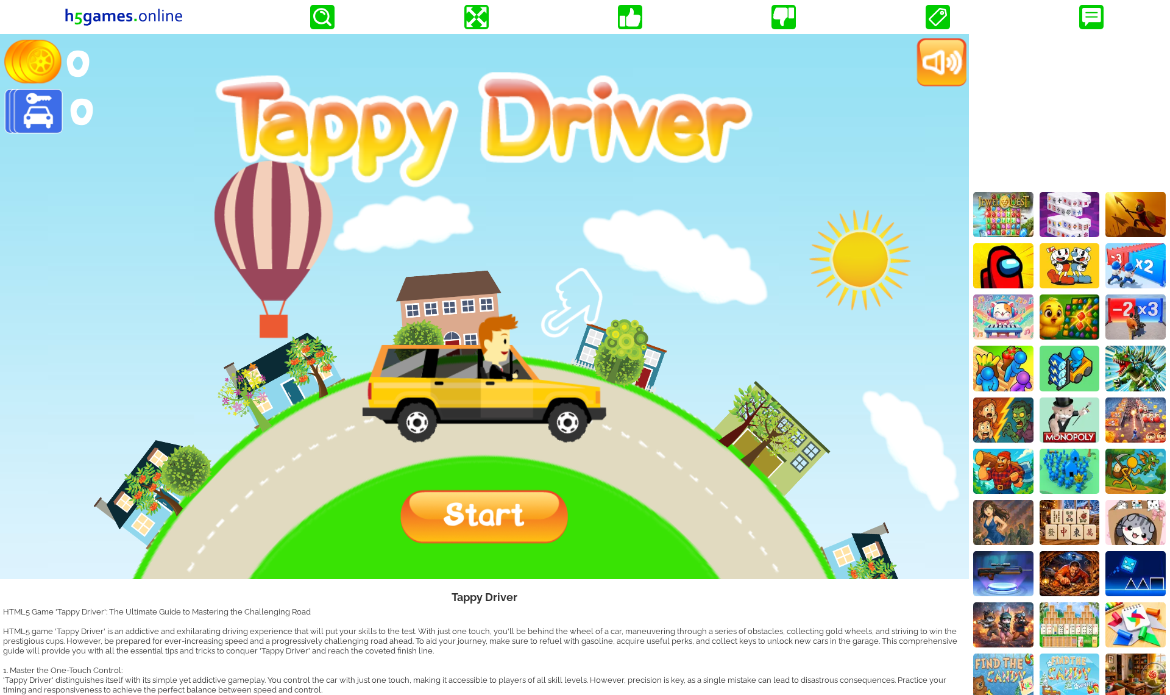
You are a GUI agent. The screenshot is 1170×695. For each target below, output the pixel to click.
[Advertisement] (1069, 110)
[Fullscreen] (476, 17)
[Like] (630, 17)
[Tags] (938, 17)
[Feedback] (1091, 17)
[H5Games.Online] (123, 17)
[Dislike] (783, 17)
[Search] (322, 17)
